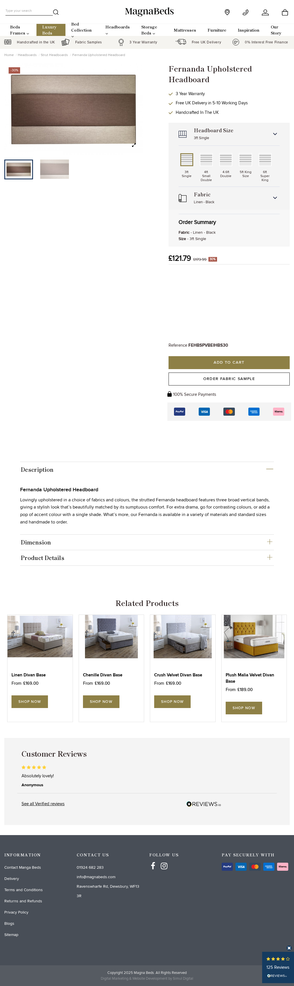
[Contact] (246, 12)
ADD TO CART (229, 362)
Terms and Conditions (23, 889)
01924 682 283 (90, 867)
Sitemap (11, 934)
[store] (228, 12)
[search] (56, 13)
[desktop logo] (147, 11)
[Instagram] (164, 860)
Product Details (42, 558)
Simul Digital (183, 978)
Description (37, 469)
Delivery (11, 878)
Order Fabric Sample (229, 378)
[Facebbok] (153, 860)
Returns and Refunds (23, 901)
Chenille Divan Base (102, 675)
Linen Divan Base (28, 675)
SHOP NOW (29, 701)
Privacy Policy (16, 912)
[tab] (147, 469)
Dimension (36, 542)
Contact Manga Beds (22, 867)
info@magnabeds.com (96, 876)
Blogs (9, 923)
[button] (133, 145)
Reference (178, 345)
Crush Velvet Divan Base (178, 675)
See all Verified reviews (43, 803)
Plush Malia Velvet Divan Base (250, 678)
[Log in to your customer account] (266, 12)
